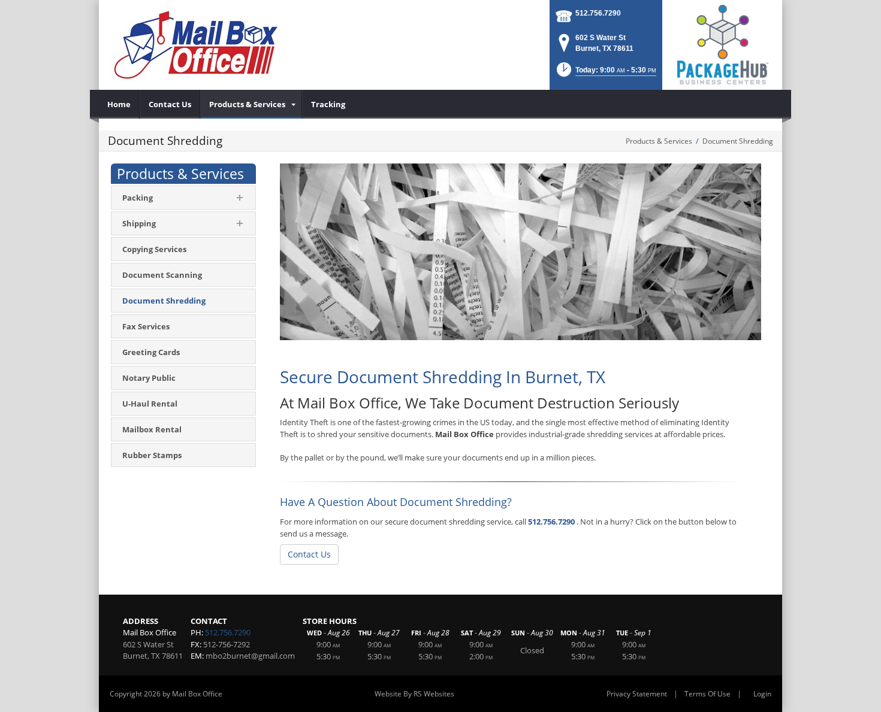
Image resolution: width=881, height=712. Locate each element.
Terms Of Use (707, 694)
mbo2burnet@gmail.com (250, 655)
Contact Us (309, 554)
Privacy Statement (637, 694)
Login (762, 694)
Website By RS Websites (414, 694)
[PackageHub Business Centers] (722, 43)
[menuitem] (119, 104)
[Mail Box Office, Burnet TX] (195, 45)
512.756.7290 (598, 13)
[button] (605, 73)
